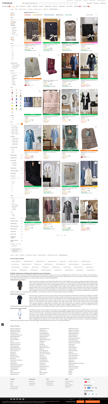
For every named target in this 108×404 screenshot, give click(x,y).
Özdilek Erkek (22, 255)
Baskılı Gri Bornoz (14, 338)
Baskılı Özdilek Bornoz (16, 267)
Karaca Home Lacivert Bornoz (16, 360)
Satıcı (47, 379)
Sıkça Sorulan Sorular (69, 381)
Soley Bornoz (42, 344)
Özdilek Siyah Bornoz (91, 270)
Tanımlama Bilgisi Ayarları (70, 401)
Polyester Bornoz (43, 338)
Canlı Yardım (67, 383)
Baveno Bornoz (72, 344)
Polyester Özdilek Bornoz (87, 264)
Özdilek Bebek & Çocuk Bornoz (16, 364)
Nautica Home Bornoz (73, 353)
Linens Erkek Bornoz (14, 346)
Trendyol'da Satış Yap (78, 0)
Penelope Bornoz (43, 357)
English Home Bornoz (73, 358)
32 (64, 235)
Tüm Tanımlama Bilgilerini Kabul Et (92, 401)
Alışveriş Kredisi (32, 383)
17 (61, 235)
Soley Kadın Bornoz (43, 360)
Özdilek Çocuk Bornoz (73, 350)
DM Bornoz (41, 349)
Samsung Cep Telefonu (15, 372)
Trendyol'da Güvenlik (14, 386)
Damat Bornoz (42, 341)
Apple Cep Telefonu (43, 372)
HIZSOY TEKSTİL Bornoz (44, 352)
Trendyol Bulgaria (14, 369)
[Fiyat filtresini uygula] (22, 124)
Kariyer (11, 383)
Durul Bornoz (71, 360)
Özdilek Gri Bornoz (35, 267)
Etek (40, 371)
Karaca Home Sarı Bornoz (74, 355)
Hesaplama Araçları (14, 374)
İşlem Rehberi (67, 386)
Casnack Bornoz (13, 363)
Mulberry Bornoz (13, 355)
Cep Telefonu (71, 369)
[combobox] (91, 15)
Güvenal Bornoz (72, 346)
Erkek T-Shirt (42, 374)
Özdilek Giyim (71, 364)
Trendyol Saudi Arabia (73, 368)
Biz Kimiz (12, 381)
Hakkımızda (85, 0)
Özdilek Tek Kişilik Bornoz (16, 261)
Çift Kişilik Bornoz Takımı (85, 261)
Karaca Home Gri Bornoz (74, 366)
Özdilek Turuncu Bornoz (15, 344)
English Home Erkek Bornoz (45, 339)
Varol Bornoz (42, 363)
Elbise (11, 371)
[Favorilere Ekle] (39, 19)
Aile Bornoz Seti (63, 261)
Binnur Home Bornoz (14, 350)
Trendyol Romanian (14, 368)
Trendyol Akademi (49, 385)
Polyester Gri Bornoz (73, 336)
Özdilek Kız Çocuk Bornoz (26, 264)
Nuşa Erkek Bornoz (43, 346)
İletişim (11, 385)
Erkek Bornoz (45, 9)
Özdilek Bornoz (26, 267)
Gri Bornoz (41, 342)
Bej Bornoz (71, 352)
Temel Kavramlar (49, 383)
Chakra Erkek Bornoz (14, 339)
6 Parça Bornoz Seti (15, 264)
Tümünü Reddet (80, 401)
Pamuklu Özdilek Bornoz (60, 264)
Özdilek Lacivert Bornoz (78, 267)
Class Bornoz (13, 352)
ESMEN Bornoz (13, 353)
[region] (54, 402)
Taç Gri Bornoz (13, 361)
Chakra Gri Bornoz (72, 349)
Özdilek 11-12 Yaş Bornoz (73, 261)
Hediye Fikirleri (32, 385)
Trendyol (12, 9)
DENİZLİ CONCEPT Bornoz (15, 349)
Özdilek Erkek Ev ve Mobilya (31, 255)
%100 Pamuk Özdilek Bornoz (73, 264)
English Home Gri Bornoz (44, 347)
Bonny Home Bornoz (43, 350)
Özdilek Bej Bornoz (45, 267)
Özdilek (26, 12)
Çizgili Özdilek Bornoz (44, 336)
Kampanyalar (31, 381)
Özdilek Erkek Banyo (42, 255)
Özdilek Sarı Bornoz (89, 267)
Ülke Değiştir (87, 379)
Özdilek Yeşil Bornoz (58, 270)
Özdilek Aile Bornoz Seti (40, 261)
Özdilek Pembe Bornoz (15, 347)
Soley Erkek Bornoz (80, 270)
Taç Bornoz (41, 355)
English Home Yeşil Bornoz (15, 366)
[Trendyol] (7, 3)
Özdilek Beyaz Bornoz (69, 270)
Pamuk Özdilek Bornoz (48, 264)
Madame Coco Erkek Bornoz (74, 342)
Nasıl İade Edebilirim (69, 385)
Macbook (70, 372)
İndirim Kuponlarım (69, 0)
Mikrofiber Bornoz (37, 264)
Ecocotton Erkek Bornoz (15, 342)
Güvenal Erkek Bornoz (73, 339)
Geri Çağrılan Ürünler (14, 388)
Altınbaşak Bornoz (43, 358)
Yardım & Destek (92, 0)
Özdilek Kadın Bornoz (56, 267)
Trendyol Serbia (42, 369)
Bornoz (11, 341)
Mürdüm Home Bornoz (15, 357)
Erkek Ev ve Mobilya (22, 9)
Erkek (16, 9)
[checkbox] (12, 90)
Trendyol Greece (42, 368)
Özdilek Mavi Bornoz (34, 270)
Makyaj (70, 374)
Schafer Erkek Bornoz (73, 347)
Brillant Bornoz (72, 361)
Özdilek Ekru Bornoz (67, 267)
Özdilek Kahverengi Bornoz (46, 270)
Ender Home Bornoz (73, 357)
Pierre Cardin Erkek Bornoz (74, 341)
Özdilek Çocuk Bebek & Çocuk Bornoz (76, 363)
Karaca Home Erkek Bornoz (74, 338)
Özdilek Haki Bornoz (23, 270)
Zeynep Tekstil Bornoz (44, 361)
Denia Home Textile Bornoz (45, 353)
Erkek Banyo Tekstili (38, 9)
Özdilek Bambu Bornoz (28, 261)
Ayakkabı (70, 371)
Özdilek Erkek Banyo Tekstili (52, 255)
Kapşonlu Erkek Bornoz (52, 261)
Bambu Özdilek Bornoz (15, 336)
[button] (16, 13)
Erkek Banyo (30, 9)
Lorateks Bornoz (42, 364)
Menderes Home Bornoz (44, 366)
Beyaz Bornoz (13, 358)
